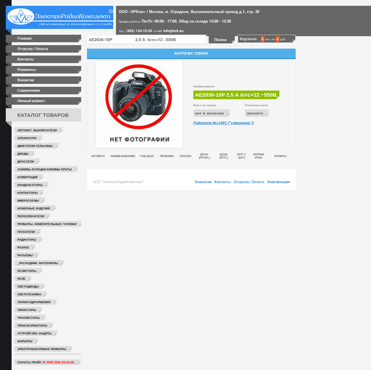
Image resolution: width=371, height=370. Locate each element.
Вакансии (25, 79)
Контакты (25, 59)
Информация (278, 181)
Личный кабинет (31, 100)
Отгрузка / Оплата (32, 48)
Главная (24, 38)
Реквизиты (26, 69)
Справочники (28, 90)
